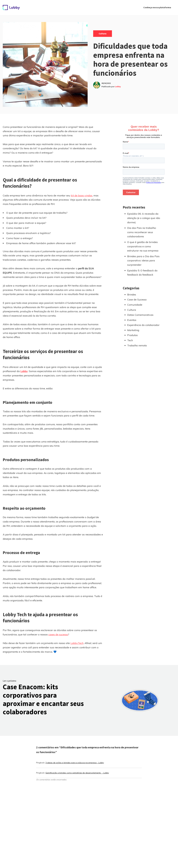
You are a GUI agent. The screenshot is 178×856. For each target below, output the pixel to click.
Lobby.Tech (77, 643)
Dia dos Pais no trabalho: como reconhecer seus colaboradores (141, 232)
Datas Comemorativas (140, 314)
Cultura (102, 33)
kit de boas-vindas (81, 195)
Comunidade (134, 304)
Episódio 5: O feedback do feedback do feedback (142, 272)
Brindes (131, 294)
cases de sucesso (58, 634)
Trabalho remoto (137, 345)
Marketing (133, 330)
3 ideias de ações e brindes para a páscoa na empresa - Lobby (74, 762)
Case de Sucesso (137, 299)
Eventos (131, 320)
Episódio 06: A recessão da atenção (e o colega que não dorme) (143, 218)
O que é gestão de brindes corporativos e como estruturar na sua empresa (142, 246)
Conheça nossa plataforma (157, 7)
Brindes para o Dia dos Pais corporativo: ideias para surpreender (143, 260)
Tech (130, 340)
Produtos (132, 335)
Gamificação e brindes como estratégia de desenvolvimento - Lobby (77, 773)
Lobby (118, 86)
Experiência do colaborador (143, 325)
